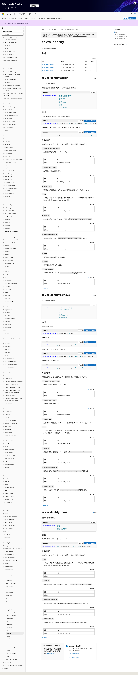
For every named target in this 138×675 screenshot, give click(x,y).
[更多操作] (95, 29)
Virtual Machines (69, 29)
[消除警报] (135, 3)
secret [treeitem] (8, 650)
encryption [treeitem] (10, 624)
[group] (69, 123)
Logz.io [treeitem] (6, 355)
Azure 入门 (132, 18)
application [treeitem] (10, 610)
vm (77, 29)
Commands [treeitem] (9, 572)
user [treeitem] (8, 656)
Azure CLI (54, 29)
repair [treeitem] (8, 645)
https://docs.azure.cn (79, 36)
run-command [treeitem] (11, 648)
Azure (48, 29)
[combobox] (13, 31)
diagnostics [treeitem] (10, 618)
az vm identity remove (48, 67)
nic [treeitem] (8, 642)
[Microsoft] (3, 14)
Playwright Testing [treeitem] (9, 458)
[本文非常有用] (126, 44)
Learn (43, 29)
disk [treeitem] (8, 621)
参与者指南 (50, 653)
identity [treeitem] (9, 633)
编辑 (95, 78)
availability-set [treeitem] (11, 613)
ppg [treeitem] (7, 589)
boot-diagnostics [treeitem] (11, 615)
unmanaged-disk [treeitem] (11, 653)
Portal (125, 18)
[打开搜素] (131, 14)
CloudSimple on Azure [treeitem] (10, 162)
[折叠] (23, 28)
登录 (135, 14)
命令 (116, 32)
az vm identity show (47, 70)
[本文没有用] (128, 44)
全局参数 (44, 288)
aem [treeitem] (8, 607)
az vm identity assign (48, 64)
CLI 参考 (61, 29)
